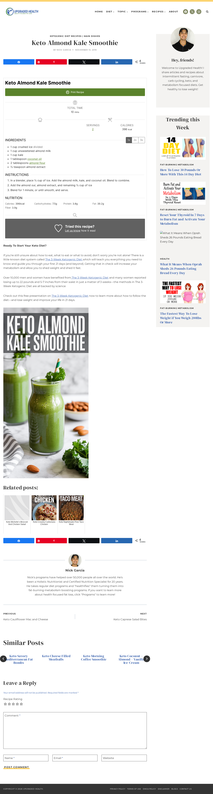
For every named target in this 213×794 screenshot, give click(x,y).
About (173, 11)
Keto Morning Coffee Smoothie (93, 658)
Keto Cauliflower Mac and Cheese (25, 616)
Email (58, 757)
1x (129, 140)
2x (135, 140)
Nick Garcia (64, 50)
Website (108, 757)
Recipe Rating (12, 699)
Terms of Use (134, 789)
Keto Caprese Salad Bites (130, 616)
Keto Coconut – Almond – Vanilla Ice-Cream (131, 659)
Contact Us (186, 789)
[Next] (146, 658)
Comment (12, 715)
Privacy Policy (117, 789)
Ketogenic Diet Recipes (66, 36)
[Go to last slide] (3, 658)
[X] (192, 11)
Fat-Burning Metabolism (177, 164)
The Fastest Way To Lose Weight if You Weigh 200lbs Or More (181, 318)
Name (9, 757)
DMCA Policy (149, 789)
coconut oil (34, 159)
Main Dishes (92, 36)
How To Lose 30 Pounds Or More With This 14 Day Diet (180, 172)
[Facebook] (185, 11)
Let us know (72, 230)
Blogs (174, 789)
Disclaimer (163, 789)
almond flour (37, 163)
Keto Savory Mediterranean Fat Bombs (18, 659)
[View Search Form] (207, 11)
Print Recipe (77, 92)
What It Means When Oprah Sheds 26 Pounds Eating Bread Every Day (181, 268)
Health (165, 259)
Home (99, 11)
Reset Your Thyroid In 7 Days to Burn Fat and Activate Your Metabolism (182, 219)
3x (141, 140)
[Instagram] (198, 11)
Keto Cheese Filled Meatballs (56, 658)
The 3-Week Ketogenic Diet (64, 259)
